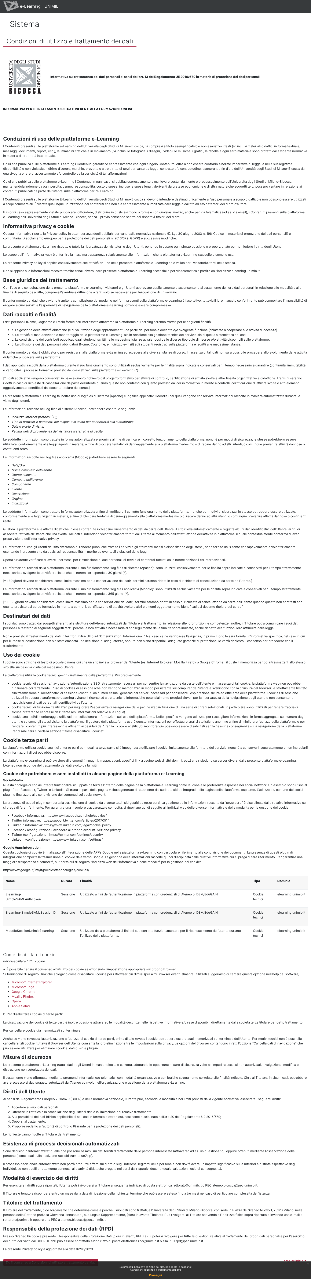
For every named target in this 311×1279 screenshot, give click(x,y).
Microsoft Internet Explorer (32, 982)
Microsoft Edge (23, 987)
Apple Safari (21, 1006)
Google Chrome (23, 992)
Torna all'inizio (293, 1261)
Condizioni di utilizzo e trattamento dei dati (155, 1269)
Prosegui (155, 1275)
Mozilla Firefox (23, 996)
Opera (16, 1001)
